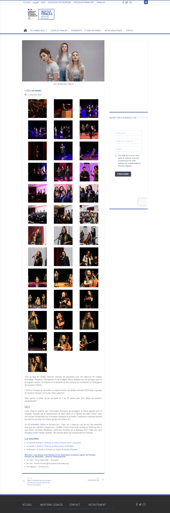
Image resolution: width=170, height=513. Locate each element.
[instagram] (130, 2)
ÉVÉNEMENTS (76, 30)
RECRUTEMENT (97, 505)
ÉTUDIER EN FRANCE (93, 30)
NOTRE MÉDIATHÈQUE (113, 30)
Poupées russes (31, 432)
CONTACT (130, 30)
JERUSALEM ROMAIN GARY (84, 2)
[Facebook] (123, 2)
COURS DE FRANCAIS (59, 30)
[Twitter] (126, 2)
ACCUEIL (27, 505)
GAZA (43, 2)
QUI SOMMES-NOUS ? (38, 30)
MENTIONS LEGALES (51, 505)
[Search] (146, 2)
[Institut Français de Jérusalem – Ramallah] (39, 14)
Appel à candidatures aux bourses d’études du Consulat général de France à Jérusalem (39, 481)
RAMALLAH (101, 2)
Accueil (25, 30)
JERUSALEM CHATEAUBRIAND (59, 2)
